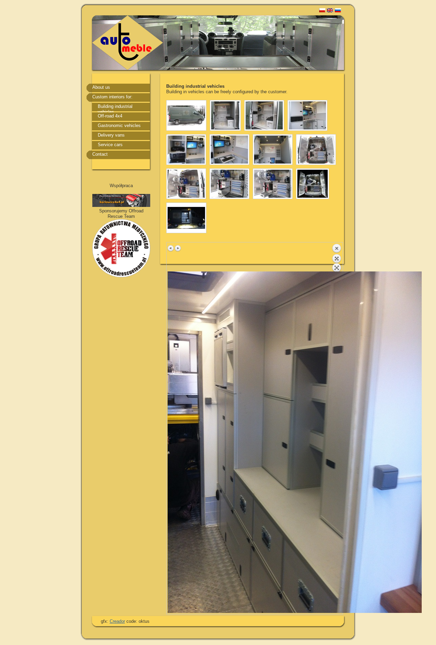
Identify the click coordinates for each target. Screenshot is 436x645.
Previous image (171, 248)
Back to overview (336, 257)
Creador (117, 621)
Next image (177, 248)
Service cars (110, 144)
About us (101, 87)
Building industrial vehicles (115, 108)
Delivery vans (111, 135)
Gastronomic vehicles (119, 125)
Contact (100, 154)
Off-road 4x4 (110, 115)
